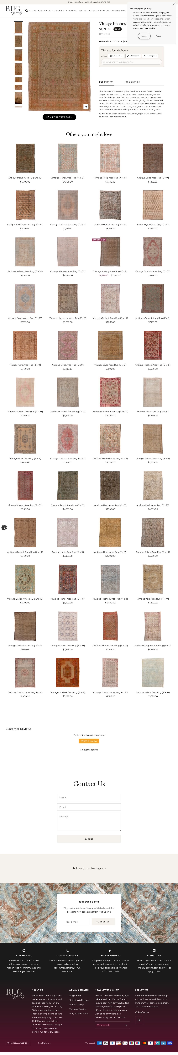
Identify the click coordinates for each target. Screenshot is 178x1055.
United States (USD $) (17, 1043)
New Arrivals (44, 11)
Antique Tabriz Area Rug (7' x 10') (153, 692)
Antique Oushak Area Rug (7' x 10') (110, 411)
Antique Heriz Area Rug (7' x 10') (152, 505)
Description (106, 82)
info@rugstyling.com (147, 967)
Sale (123, 11)
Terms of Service (77, 1009)
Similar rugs (117, 56)
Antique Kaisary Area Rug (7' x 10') (25, 271)
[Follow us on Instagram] (139, 1020)
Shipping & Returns (79, 1000)
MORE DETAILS (132, 82)
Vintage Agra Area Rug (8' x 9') (25, 365)
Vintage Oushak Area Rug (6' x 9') (25, 645)
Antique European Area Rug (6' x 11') (152, 645)
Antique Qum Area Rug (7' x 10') (152, 224)
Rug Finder (59, 11)
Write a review (89, 741)
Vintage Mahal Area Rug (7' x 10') (68, 177)
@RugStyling (142, 1012)
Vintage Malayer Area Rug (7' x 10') (68, 271)
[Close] (173, 4)
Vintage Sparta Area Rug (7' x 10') (68, 645)
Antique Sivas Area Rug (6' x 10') (153, 411)
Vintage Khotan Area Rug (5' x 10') (25, 505)
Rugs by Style (72, 11)
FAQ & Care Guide (78, 1013)
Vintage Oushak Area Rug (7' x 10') (67, 224)
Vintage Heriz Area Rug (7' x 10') (110, 177)
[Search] (26, 10)
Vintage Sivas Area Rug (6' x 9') (25, 458)
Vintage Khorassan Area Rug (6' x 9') (67, 318)
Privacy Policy (76, 1004)
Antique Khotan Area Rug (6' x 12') (110, 645)
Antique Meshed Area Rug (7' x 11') (110, 598)
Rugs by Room (98, 11)
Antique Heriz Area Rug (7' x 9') (110, 552)
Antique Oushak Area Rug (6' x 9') (67, 411)
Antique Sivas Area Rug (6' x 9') (153, 177)
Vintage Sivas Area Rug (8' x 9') (110, 365)
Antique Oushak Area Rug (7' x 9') (152, 318)
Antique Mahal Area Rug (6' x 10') (25, 177)
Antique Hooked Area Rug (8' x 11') (110, 458)
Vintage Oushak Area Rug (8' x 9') (67, 692)
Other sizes (134, 56)
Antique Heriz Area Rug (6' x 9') (110, 224)
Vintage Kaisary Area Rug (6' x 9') (110, 271)
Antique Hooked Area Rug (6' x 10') (153, 365)
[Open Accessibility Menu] (4, 527)
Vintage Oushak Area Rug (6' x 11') (110, 692)
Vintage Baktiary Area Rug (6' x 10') (25, 598)
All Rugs (32, 11)
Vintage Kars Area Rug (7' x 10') (153, 598)
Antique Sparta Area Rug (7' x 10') (25, 318)
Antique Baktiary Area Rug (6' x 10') (25, 224)
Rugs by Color (113, 11)
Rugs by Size (84, 11)
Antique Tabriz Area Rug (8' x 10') (153, 552)
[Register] (126, 1025)
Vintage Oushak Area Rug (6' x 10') (110, 318)
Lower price (151, 56)
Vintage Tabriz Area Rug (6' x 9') (67, 505)
